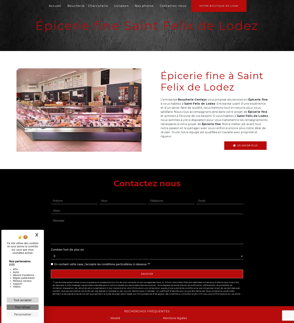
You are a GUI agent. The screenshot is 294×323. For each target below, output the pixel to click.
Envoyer (147, 273)
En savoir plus (247, 145)
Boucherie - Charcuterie (87, 5)
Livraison (121, 5)
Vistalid (115, 318)
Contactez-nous (173, 5)
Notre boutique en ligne (218, 5)
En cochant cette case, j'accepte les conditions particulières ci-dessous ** (102, 264)
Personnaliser (22, 314)
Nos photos (144, 5)
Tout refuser (22, 307)
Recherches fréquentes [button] (147, 311)
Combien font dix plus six (67, 249)
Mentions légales (174, 318)
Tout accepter (23, 300)
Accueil (55, 5)
